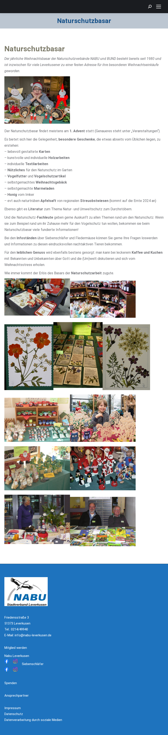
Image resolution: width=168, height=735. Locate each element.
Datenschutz (13, 714)
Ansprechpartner (16, 696)
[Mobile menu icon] (158, 6)
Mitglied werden (15, 648)
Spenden (10, 683)
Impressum (12, 708)
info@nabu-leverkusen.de (33, 635)
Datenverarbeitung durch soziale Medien (33, 720)
